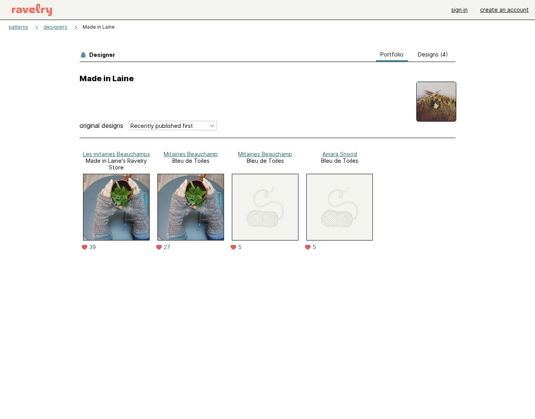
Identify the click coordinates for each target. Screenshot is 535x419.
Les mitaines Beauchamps (116, 154)
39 (92, 247)
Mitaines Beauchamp (191, 154)
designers (55, 27)
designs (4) (433, 54)
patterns (18, 27)
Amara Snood (339, 154)
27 (167, 247)
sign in (459, 9)
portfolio (391, 54)
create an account (504, 9)
